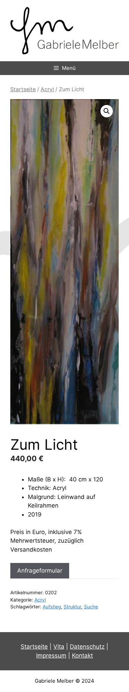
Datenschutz (87, 646)
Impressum (51, 655)
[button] (106, 111)
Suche (91, 606)
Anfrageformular (39, 570)
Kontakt (82, 655)
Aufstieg (52, 606)
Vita (58, 646)
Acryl (47, 89)
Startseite (23, 89)
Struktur (72, 606)
